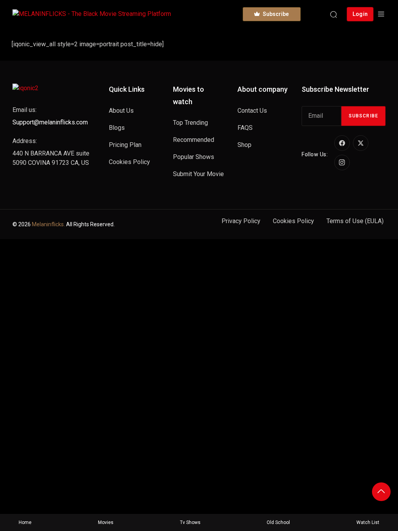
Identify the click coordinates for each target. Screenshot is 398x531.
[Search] (333, 14)
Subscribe (363, 116)
